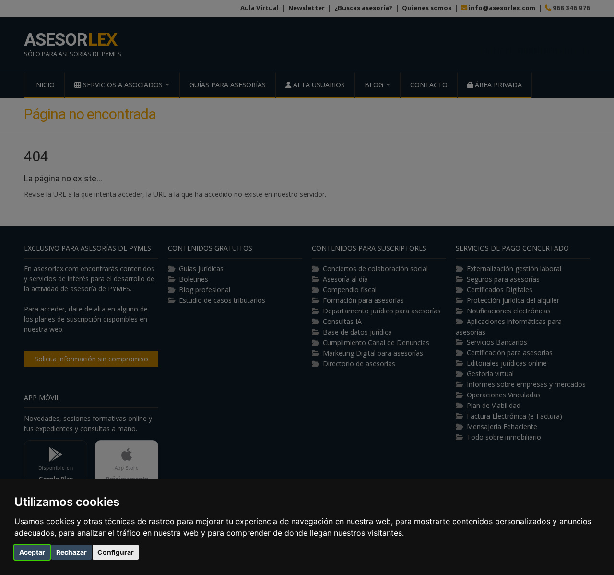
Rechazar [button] (71, 552)
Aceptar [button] (32, 552)
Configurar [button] (115, 552)
